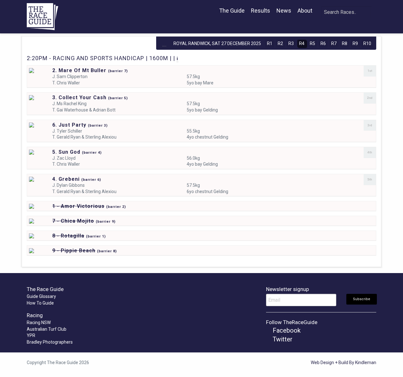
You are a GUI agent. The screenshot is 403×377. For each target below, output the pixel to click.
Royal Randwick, (217, 43)
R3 (291, 43)
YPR (31, 335)
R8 (344, 43)
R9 (355, 43)
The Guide (232, 10)
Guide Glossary (41, 296)
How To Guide (40, 303)
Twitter (281, 339)
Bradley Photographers (50, 342)
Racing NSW (39, 322)
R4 (301, 43)
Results (260, 10)
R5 (312, 43)
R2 (280, 43)
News (283, 10)
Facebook (286, 330)
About (305, 10)
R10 (367, 43)
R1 (269, 43)
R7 (334, 43)
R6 (323, 43)
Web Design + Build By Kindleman (343, 362)
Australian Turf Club (46, 329)
